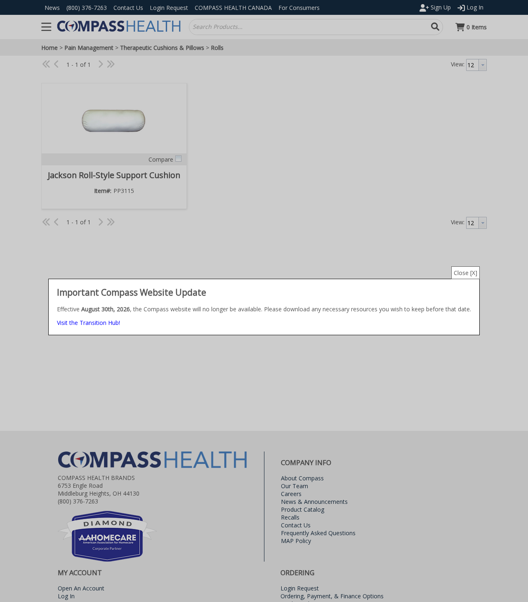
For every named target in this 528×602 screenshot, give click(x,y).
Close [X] (465, 273)
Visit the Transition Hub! (88, 323)
